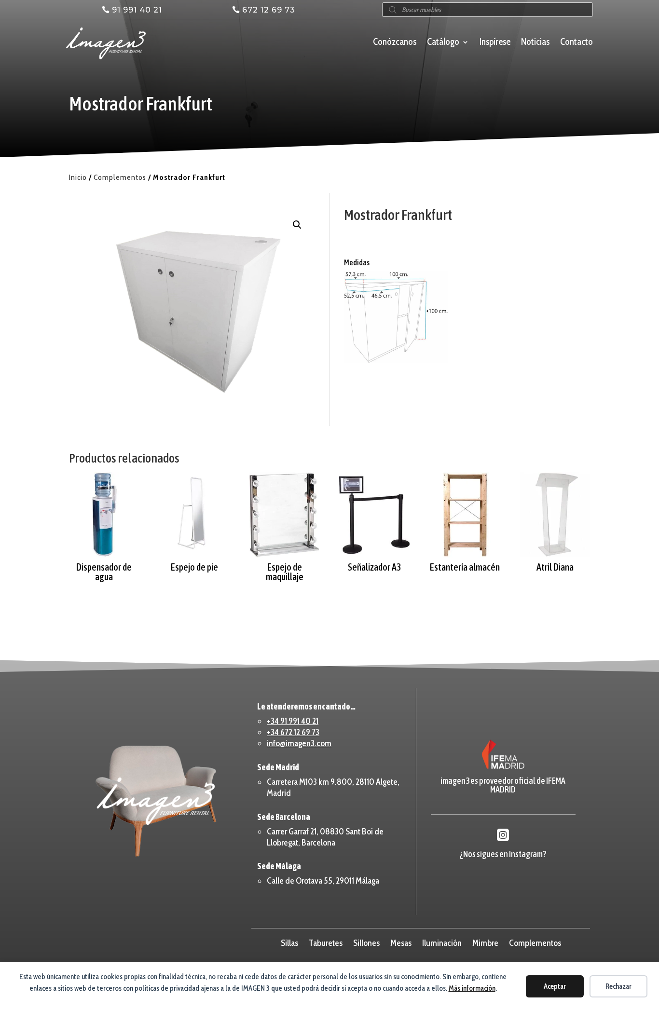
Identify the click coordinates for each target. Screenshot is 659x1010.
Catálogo (443, 43)
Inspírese (495, 43)
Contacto (576, 43)
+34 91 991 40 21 (292, 721)
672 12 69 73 (268, 9)
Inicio (78, 177)
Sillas (289, 942)
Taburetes (326, 942)
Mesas (401, 942)
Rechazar (618, 986)
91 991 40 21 (137, 9)
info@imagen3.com (299, 743)
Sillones (366, 942)
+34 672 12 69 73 (293, 732)
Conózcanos (394, 43)
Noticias (535, 43)
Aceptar (555, 986)
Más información (472, 988)
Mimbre (485, 942)
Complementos (120, 177)
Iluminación (442, 942)
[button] (297, 224)
